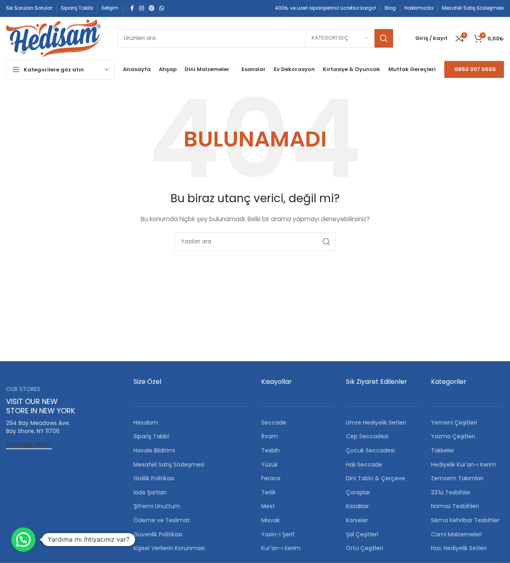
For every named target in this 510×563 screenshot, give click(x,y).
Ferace (271, 478)
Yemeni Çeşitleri (454, 423)
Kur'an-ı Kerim (281, 548)
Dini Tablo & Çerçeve (375, 478)
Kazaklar (357, 506)
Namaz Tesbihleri (455, 506)
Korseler (357, 520)
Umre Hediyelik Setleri (376, 423)
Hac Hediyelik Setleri (459, 548)
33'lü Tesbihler (450, 492)
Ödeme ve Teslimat (161, 520)
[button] (23, 539)
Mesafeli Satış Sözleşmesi (168, 464)
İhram (269, 436)
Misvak (270, 520)
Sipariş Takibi (151, 436)
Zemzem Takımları (457, 478)
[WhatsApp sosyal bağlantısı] (162, 8)
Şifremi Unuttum (156, 506)
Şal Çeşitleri (362, 534)
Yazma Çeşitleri (453, 436)
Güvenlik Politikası (157, 534)
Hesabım (145, 423)
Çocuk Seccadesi (370, 450)
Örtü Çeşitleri (364, 548)
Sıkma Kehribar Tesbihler (465, 520)
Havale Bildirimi (154, 450)
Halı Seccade (364, 464)
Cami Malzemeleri (456, 534)
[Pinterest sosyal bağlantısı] (151, 8)
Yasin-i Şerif (278, 534)
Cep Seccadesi (367, 436)
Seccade (273, 423)
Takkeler (442, 450)
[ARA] (384, 38)
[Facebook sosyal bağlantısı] (132, 8)
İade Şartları (150, 492)
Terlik (268, 492)
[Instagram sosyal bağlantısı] (141, 8)
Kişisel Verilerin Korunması (169, 548)
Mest (268, 506)
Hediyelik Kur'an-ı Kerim (463, 464)
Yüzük (269, 464)
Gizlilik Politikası (154, 478)
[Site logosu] (53, 37)
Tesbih (270, 450)
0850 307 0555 (475, 69)
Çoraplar (358, 492)
